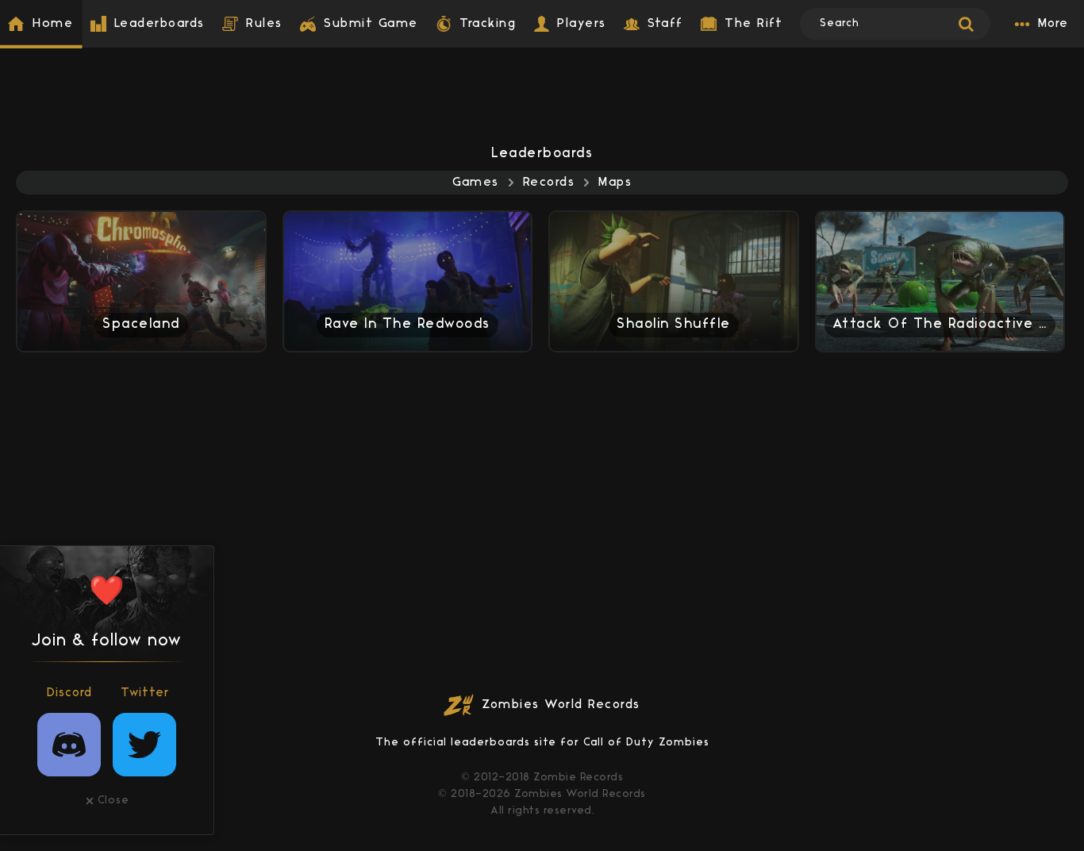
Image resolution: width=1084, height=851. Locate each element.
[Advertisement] (542, 83)
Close (113, 801)
